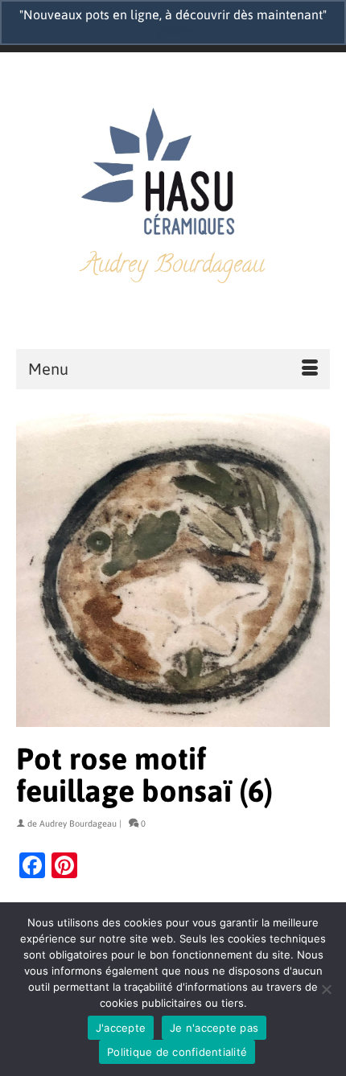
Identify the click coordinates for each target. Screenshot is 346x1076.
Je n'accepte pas (214, 1027)
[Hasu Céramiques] (173, 173)
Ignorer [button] (173, 30)
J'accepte (121, 1027)
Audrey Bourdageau (78, 823)
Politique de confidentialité (177, 1051)
